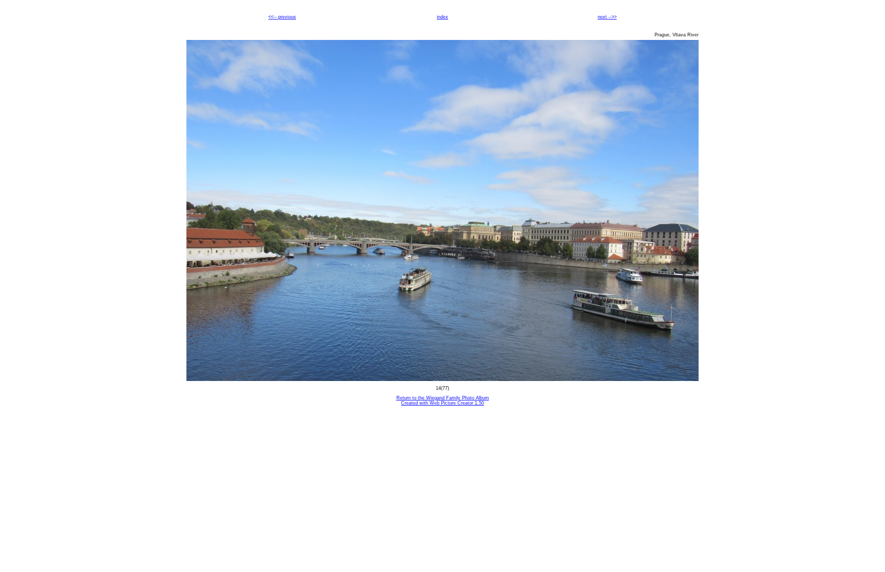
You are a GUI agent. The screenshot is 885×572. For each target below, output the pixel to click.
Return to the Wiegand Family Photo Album (442, 397)
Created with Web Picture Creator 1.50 (442, 403)
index (442, 16)
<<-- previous (282, 16)
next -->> (607, 16)
